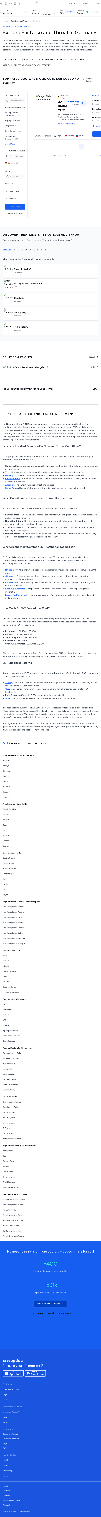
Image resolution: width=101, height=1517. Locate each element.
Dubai (5, 792)
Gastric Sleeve (9, 858)
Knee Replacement (11, 1036)
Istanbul (6, 797)
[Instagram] (6, 3)
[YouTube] (10, 3)
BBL (4, 1156)
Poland (6, 835)
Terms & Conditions (11, 1500)
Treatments (27, 59)
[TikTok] (20, 3)
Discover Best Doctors (48, 1303)
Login (5, 1394)
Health (5, 1460)
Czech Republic (9, 809)
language (14, 191)
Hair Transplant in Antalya (13, 907)
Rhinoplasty (8, 1150)
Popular (7, 249)
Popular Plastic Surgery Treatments (19, 1145)
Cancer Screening (10, 1079)
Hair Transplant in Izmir (12, 917)
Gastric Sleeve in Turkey (13, 1215)
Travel (5, 1465)
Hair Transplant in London (13, 928)
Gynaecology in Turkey (12, 1053)
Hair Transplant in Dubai (13, 933)
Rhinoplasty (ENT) (15, 107)
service (13, 198)
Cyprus (6, 846)
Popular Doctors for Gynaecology (18, 1048)
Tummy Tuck (8, 1161)
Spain (5, 825)
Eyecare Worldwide (11, 950)
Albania (6, 819)
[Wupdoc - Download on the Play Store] (35, 1373)
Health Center (80, 11)
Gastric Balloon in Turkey (13, 1236)
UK (4, 830)
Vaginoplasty (8, 1074)
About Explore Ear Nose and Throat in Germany (26, 65)
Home (24, 12)
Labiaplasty (8, 1069)
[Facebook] (1, 3)
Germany (12, 163)
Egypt (5, 894)
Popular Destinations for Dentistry (18, 755)
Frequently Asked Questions (52, 59)
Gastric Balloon (9, 868)
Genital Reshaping (11, 1084)
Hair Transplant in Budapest (14, 943)
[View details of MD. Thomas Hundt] (45, 101)
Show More (10, 144)
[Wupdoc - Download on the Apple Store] (13, 1373)
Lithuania (7, 889)
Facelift (6, 1166)
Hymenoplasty (9, 1063)
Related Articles (80, 59)
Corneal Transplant (11, 992)
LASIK (5, 976)
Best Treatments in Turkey (15, 1194)
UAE (4, 1020)
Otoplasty (11, 126)
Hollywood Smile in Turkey (14, 1199)
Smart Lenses (9, 982)
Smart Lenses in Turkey (13, 1220)
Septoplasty (12, 120)
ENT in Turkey (9, 1112)
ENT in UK (7, 1128)
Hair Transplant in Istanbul (14, 938)
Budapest (7, 760)
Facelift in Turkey (10, 1210)
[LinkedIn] (15, 3)
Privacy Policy (8, 1505)
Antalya (6, 765)
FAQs (5, 1400)
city (11, 171)
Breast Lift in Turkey (11, 1225)
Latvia (5, 884)
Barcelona (7, 771)
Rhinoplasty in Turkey (12, 1102)
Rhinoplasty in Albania (12, 1138)
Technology (8, 1470)
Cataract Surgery (10, 987)
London (6, 776)
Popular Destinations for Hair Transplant (21, 901)
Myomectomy (9, 1090)
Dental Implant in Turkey (13, 1231)
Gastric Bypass (9, 874)
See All (92, 357)
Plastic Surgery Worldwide (15, 804)
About (5, 1486)
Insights (6, 1476)
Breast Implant (9, 1177)
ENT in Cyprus (9, 1117)
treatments (15, 95)
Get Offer (66, 11)
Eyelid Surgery (9, 1182)
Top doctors (9, 59)
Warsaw (6, 786)
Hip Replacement (10, 1030)
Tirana (5, 781)
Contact (6, 1491)
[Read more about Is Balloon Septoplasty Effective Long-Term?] (46, 375)
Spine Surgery (9, 1041)
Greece (6, 840)
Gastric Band (8, 863)
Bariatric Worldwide (12, 853)
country (17, 151)
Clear (22, 151)
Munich (9, 183)
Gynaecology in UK (11, 1058)
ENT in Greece (9, 1123)
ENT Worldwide (10, 1097)
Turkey (6, 814)
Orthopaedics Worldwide (14, 999)
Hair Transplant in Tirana (13, 922)
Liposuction (8, 1171)
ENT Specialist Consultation (13, 113)
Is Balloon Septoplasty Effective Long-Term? (28, 388)
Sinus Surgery (13, 131)
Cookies (6, 1495)
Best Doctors (35, 11)
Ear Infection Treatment (11, 137)
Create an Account (11, 1389)
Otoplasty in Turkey (11, 1107)
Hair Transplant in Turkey (13, 1204)
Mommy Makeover (11, 1187)
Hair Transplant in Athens (13, 912)
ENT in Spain (8, 1133)
